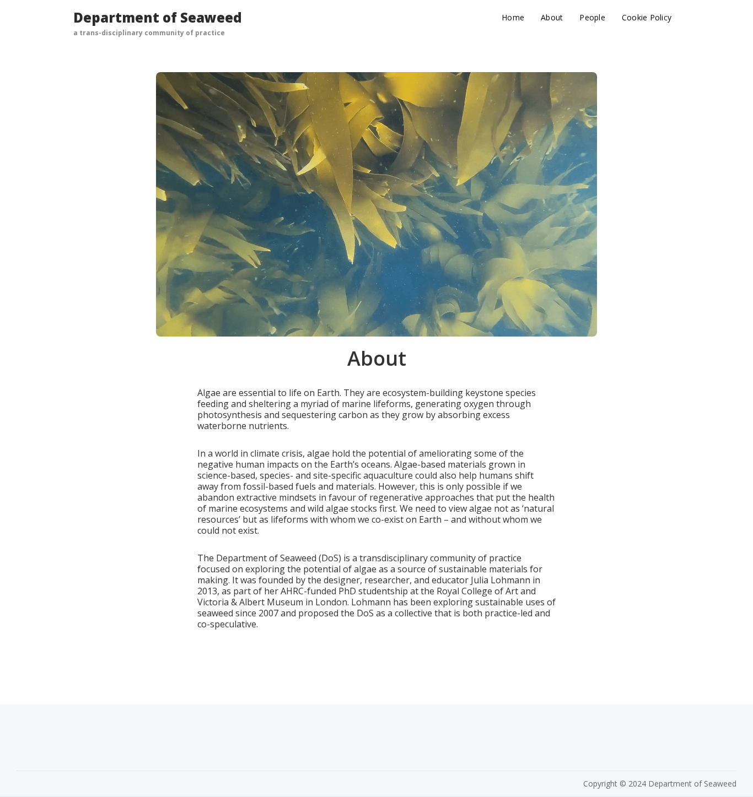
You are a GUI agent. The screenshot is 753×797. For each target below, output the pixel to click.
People (592, 17)
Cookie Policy (646, 17)
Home (513, 17)
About (552, 17)
